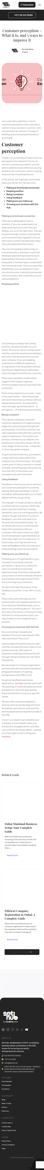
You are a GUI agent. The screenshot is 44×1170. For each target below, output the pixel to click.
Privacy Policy (6, 1141)
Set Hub (19, 683)
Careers (4, 1107)
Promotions (5, 1089)
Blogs (3, 1100)
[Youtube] (26, 1029)
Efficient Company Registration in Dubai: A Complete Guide (20, 914)
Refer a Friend (6, 1103)
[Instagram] (12, 1029)
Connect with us (7, 1123)
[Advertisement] (22, 312)
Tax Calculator (6, 1085)
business (6, 736)
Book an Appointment (9, 1130)
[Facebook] (17, 1029)
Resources (5, 1111)
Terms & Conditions (8, 1145)
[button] (22, 952)
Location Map (6, 1126)
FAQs (3, 1148)
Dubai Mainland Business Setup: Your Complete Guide (21, 827)
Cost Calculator (7, 1081)
